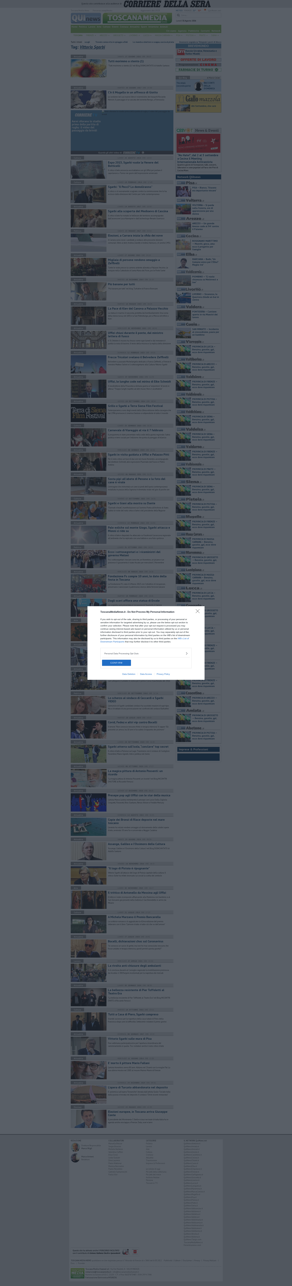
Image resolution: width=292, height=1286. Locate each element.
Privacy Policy (163, 674)
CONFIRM (116, 663)
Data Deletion (128, 674)
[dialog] (146, 643)
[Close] (199, 612)
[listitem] (146, 653)
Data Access (146, 674)
